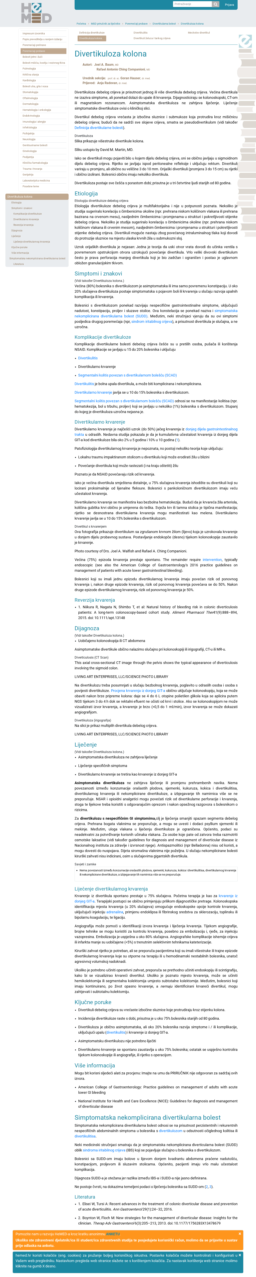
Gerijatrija (28, 174)
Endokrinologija (31, 115)
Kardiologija (29, 80)
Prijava (229, 5)
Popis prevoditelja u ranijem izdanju (42, 39)
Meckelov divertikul (199, 32)
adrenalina (114, 912)
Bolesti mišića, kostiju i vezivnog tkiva (44, 62)
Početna (81, 23)
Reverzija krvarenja (23, 225)
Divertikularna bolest (164, 23)
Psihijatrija (28, 133)
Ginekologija (30, 151)
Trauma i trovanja (32, 168)
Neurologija (29, 139)
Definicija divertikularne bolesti (99, 128)
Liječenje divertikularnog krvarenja (31, 241)
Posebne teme (31, 186)
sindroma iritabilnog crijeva (104, 1150)
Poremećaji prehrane (34, 45)
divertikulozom (170, 1131)
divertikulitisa (85, 1136)
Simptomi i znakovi (21, 208)
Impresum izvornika (34, 33)
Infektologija (30, 127)
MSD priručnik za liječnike (105, 23)
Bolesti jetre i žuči (32, 56)
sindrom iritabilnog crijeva (151, 321)
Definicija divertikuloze (92, 32)
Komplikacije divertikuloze (27, 213)
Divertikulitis (141, 32)
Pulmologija (29, 68)
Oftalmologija (30, 98)
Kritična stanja (31, 74)
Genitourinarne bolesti (35, 145)
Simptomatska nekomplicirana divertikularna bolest (37, 258)
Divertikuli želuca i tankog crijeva (152, 38)
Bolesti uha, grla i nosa (35, 86)
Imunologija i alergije (34, 121)
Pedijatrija (28, 157)
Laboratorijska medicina (36, 180)
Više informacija (20, 253)
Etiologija (16, 202)
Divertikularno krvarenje (26, 219)
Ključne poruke (19, 247)
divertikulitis (115, 1032)
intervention (212, 560)
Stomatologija (30, 92)
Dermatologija (30, 103)
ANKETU (113, 1234)
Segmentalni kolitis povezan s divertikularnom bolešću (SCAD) (127, 375)
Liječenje (16, 236)
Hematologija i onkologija (37, 109)
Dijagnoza (16, 230)
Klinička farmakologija (35, 162)
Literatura (18, 264)
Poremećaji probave (136, 23)
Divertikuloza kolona (192, 23)
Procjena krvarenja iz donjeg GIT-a (138, 691)
